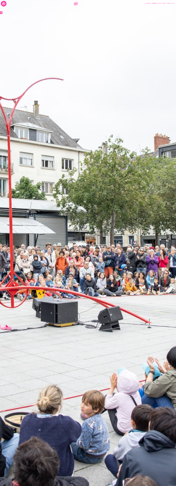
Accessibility (149, 3)
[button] (1, 12)
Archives (168, 3)
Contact (164, 3)
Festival (159, 3)
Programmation (154, 3)
